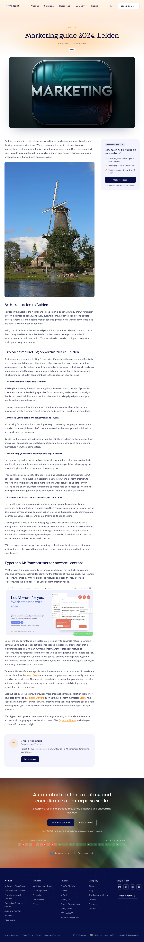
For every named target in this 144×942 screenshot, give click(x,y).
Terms (38, 935)
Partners (92, 904)
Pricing (94, 6)
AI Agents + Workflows (14, 886)
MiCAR (64, 895)
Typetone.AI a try (67, 720)
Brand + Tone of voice (70, 904)
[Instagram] (132, 886)
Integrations (9, 920)
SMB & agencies (40, 890)
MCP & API (9, 915)
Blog (91, 890)
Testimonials (38, 899)
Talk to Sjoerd (30, 759)
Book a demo (127, 6)
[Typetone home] (12, 6)
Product (35, 6)
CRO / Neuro (66, 908)
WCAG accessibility (70, 917)
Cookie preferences (52, 935)
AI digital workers (35, 697)
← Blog (72, 27)
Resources (64, 6)
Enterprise (37, 895)
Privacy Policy (27, 935)
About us (93, 886)
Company (81, 6)
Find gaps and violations (15, 890)
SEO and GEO (67, 913)
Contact (92, 908)
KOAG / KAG (66, 899)
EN (111, 6)
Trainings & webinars (98, 895)
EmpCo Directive (68, 886)
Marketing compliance (43, 886)
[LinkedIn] (119, 886)
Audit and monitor (12, 911)
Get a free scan (120, 180)
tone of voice (33, 675)
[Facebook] (138, 886)
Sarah (83, 697)
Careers (92, 899)
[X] (126, 886)
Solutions (49, 6)
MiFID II (64, 890)
